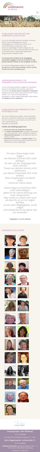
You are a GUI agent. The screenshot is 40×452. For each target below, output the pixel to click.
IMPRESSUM (24, 450)
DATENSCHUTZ (16, 450)
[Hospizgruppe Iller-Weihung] (10, 240)
